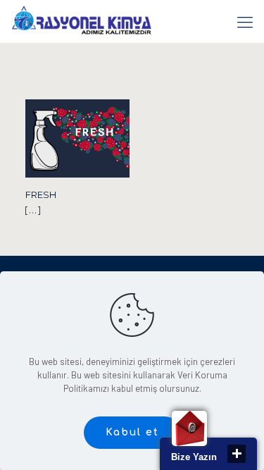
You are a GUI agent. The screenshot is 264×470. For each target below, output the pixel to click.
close (236, 454)
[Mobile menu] (245, 21)
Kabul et (132, 432)
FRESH (40, 194)
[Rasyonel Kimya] (81, 21)
